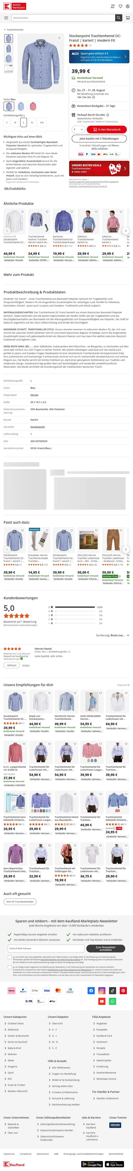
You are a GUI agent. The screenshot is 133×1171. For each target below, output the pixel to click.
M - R (55, 1041)
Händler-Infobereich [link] (108, 1098)
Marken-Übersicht (17, 1091)
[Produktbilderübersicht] (9, 64)
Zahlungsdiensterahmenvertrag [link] (57, 1124)
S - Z (54, 1048)
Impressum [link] (9, 1153)
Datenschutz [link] (43, 1153)
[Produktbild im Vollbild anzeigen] (41, 64)
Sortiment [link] (102, 1041)
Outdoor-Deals (16, 1023)
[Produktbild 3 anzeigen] (8, 58)
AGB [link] (56, 1153)
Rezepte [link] (101, 1048)
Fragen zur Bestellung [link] (64, 1073)
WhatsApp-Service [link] (106, 1078)
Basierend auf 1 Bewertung (20, 621)
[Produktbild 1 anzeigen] (8, 38)
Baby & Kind (14, 1048)
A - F (54, 1029)
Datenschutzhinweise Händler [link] (56, 1130)
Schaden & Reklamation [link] (65, 1092)
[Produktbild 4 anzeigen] (8, 68)
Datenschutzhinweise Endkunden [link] (52, 1138)
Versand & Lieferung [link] (63, 1098)
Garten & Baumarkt (18, 1035)
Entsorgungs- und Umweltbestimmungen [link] (83, 1153)
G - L (54, 1035)
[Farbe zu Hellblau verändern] (21, 106)
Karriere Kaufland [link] (91, 1126)
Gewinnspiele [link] (104, 1060)
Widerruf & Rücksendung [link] (65, 1079)
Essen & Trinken (16, 1084)
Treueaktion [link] (103, 1054)
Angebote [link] (102, 1023)
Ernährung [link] (102, 1066)
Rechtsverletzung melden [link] (66, 1104)
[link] (112, 6)
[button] (75, 607)
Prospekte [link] (102, 1029)
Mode (11, 1060)
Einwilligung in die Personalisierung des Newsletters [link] (69, 969)
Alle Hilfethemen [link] (61, 1067)
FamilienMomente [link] (106, 1072)
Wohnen (12, 1054)
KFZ (10, 1078)
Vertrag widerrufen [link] (62, 1086)
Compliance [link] (25, 1153)
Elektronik (13, 1029)
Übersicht (57, 1023)
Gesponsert (8, 237)
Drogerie (12, 1066)
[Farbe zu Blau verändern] (9, 106)
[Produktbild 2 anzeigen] (8, 48)
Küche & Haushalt (17, 1041)
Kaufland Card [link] (104, 1035)
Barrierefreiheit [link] (116, 1153)
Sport (11, 1072)
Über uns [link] (13, 1132)
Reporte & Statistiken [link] (13, 1126)
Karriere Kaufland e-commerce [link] (92, 1136)
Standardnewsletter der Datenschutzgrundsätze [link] (60, 959)
